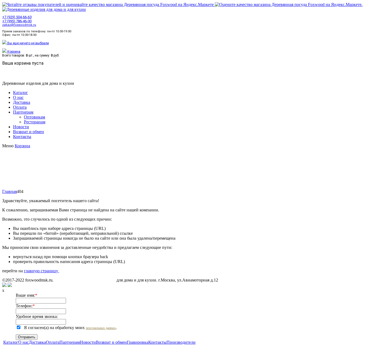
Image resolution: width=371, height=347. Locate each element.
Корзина (13, 52)
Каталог (20, 92)
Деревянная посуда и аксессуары (85, 280)
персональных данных (101, 328)
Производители (181, 342)
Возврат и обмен (28, 131)
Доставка (21, 102)
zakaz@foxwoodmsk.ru (19, 25)
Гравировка (137, 342)
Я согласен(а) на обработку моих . (70, 327)
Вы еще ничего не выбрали (28, 43)
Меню (8, 145)
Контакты (22, 136)
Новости (21, 126)
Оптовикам (34, 117)
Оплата (20, 107)
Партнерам (23, 112)
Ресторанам (34, 122)
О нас (18, 97)
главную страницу (41, 270)
